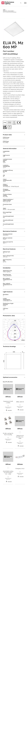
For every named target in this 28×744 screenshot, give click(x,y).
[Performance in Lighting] (8, 3)
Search (21, 3)
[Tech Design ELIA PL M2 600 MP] (14, 361)
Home (4, 9)
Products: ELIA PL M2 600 (8, 10)
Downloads (10, 410)
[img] (5, 123)
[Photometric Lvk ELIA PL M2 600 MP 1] (14, 330)
